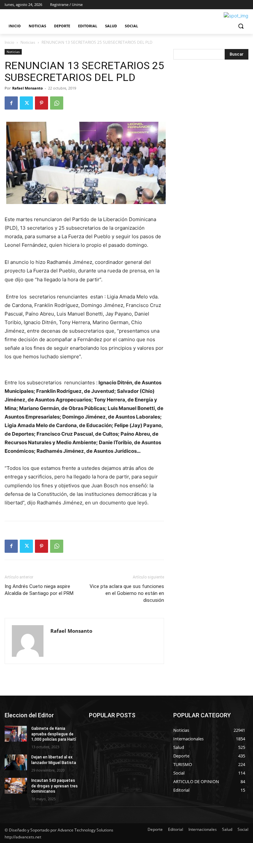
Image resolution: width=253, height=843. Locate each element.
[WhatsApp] (56, 103)
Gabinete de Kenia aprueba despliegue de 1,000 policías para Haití (53, 734)
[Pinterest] (41, 103)
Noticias (27, 42)
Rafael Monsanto (27, 88)
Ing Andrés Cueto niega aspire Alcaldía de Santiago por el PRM (39, 589)
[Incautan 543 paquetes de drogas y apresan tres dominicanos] (16, 786)
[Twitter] (26, 103)
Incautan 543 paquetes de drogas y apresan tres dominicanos (54, 786)
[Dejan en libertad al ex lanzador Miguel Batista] (16, 762)
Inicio (9, 42)
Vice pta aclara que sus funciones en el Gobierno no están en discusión (127, 593)
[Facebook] (11, 103)
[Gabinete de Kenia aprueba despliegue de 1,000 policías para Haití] (16, 734)
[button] (240, 26)
